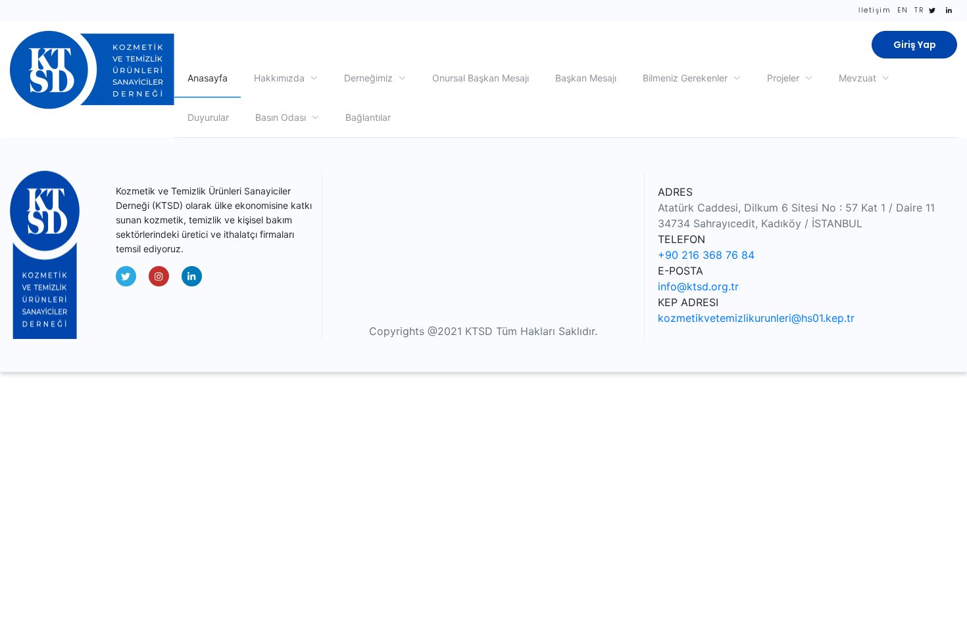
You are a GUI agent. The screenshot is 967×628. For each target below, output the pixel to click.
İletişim (874, 10)
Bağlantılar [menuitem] (368, 117)
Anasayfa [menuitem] (207, 77)
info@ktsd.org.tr (698, 286)
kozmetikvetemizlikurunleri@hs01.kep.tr (756, 318)
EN (902, 10)
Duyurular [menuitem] (208, 117)
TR (919, 10)
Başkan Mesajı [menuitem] (585, 77)
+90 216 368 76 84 (706, 254)
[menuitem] (286, 78)
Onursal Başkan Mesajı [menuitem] (480, 77)
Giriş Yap (914, 44)
